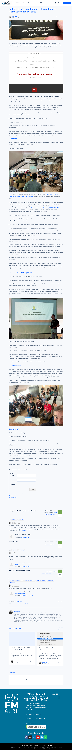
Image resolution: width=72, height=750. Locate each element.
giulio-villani (55, 512)
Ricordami (13, 484)
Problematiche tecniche (49, 573)
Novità (20, 601)
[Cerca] (51, 3)
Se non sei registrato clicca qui (15, 493)
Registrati (67, 2)
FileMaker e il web (52, 514)
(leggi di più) (24, 530)
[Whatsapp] (45, 737)
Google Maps (21, 550)
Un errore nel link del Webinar (19, 570)
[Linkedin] (34, 737)
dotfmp (15, 603)
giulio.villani (14, 16)
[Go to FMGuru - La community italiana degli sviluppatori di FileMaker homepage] (6, 3)
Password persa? (13, 497)
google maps (13, 541)
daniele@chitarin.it (20, 593)
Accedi (60, 2)
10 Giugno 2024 (15, 17)
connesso (19, 680)
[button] (59, 697)
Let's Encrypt (50, 580)
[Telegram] (42, 737)
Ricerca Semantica (13, 582)
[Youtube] (38, 737)
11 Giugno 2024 (45, 663)
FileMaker (14, 519)
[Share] (62, 602)
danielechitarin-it (54, 570)
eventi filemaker (21, 603)
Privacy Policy (49, 745)
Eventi (17, 601)
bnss (56, 510)
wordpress (21, 519)
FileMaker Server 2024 (29, 580)
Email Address (12, 474)
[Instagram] (30, 737)
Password (12, 480)
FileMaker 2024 (19, 580)
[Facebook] (26, 737)
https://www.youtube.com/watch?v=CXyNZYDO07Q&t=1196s (44, 208)
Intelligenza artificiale (41, 580)
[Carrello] (56, 3)
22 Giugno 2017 (17, 662)
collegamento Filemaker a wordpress (22, 511)
